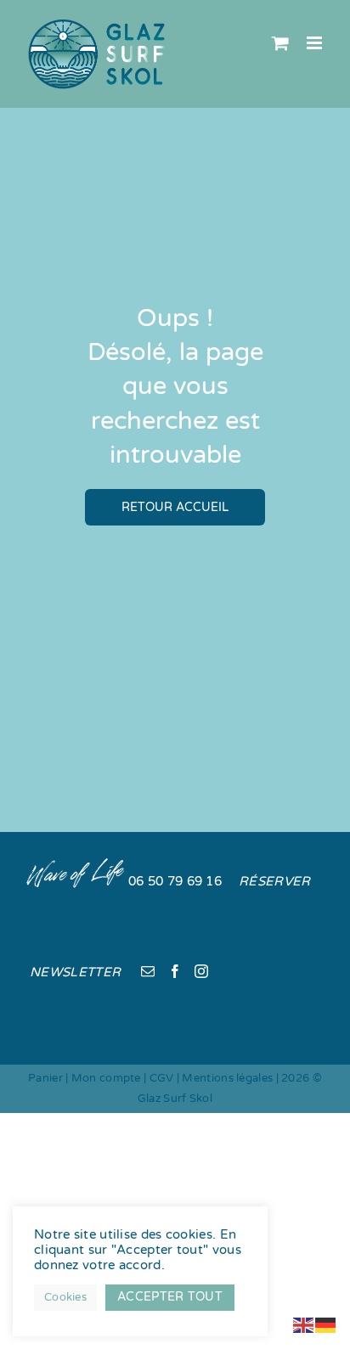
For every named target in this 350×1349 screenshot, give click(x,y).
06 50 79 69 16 (175, 881)
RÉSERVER (274, 881)
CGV (162, 1078)
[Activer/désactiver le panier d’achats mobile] (280, 43)
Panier (45, 1078)
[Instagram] (201, 971)
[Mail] (148, 971)
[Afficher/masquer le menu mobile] (316, 43)
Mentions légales (227, 1078)
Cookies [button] (65, 1297)
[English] (304, 1324)
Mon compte (106, 1078)
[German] (326, 1324)
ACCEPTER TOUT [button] (170, 1297)
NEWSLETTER (75, 972)
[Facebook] (175, 971)
